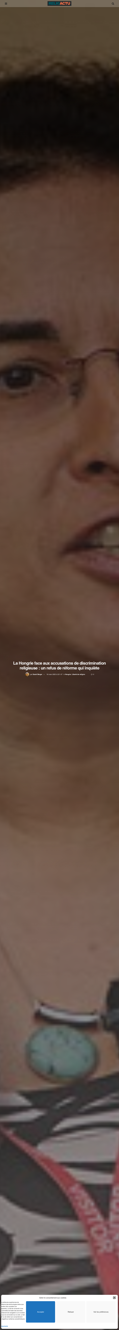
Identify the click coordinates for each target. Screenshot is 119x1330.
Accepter (40, 1312)
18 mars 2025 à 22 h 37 (54, 674)
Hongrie (68, 674)
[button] (114, 1298)
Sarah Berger (37, 674)
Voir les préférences (101, 1312)
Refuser (71, 1312)
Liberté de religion (78, 674)
